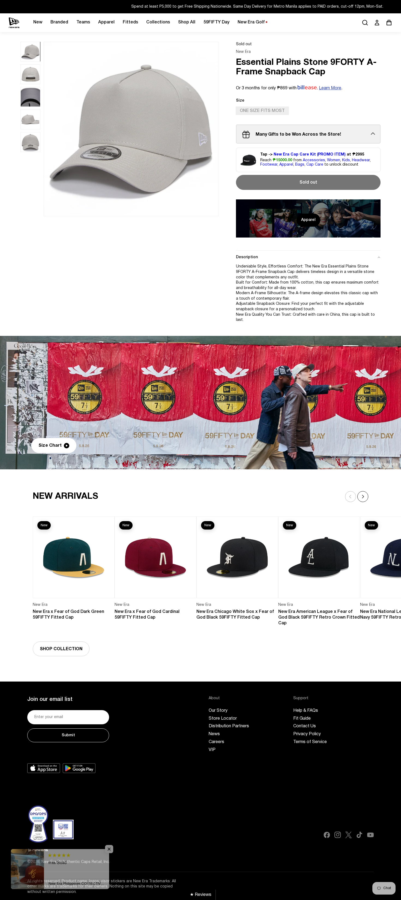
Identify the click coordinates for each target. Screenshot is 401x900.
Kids (346, 160)
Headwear (361, 160)
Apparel (286, 165)
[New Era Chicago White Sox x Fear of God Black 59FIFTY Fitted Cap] (237, 557)
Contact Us (304, 726)
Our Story (218, 711)
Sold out (308, 182)
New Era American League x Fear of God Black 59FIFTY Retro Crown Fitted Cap (319, 617)
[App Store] (43, 768)
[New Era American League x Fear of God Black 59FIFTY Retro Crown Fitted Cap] (319, 557)
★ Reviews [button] (200, 895)
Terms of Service (310, 742)
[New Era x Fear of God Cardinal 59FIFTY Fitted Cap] (155, 557)
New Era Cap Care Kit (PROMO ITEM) (310, 154)
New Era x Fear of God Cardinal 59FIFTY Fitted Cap (147, 614)
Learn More (330, 88)
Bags (299, 165)
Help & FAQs (305, 711)
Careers (216, 742)
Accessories (314, 160)
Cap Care (314, 165)
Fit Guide (302, 718)
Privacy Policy (307, 734)
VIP (212, 750)
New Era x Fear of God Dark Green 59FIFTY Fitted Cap (68, 614)
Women (333, 160)
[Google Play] (79, 768)
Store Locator (223, 718)
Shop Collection (61, 649)
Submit (68, 735)
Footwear (268, 165)
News (214, 734)
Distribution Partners (229, 726)
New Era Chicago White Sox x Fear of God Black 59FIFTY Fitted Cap (235, 614)
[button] (362, 496)
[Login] (377, 22)
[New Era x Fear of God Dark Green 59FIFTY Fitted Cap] (73, 557)
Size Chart (50, 446)
